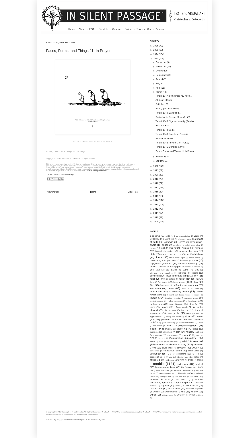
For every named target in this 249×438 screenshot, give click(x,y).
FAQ (163, 279)
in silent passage (174, 301)
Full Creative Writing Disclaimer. (94, 171)
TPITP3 (167, 379)
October (160, 70)
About (82, 29)
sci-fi (184, 341)
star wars (184, 357)
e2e (163, 270)
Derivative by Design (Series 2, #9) (172, 117)
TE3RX (200, 360)
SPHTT (195, 354)
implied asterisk (156, 301)
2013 (156, 204)
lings (170, 313)
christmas (198, 254)
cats (187, 254)
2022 (156, 166)
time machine (180, 376)
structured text (157, 360)
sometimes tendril (173, 350)
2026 (156, 45)
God (152, 285)
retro (198, 335)
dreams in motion (192, 267)
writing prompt (167, 395)
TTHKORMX (180, 379)
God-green (164, 285)
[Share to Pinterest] (62, 179)
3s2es (196, 236)
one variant (158, 326)
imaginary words (191, 298)
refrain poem (172, 335)
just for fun (192, 304)
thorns (153, 376)
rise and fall (163, 338)
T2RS (182, 360)
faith (196, 276)
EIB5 (197, 270)
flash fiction (184, 279)
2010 (156, 217)
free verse (179, 282)
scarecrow (172, 341)
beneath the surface (164, 251)
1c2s (168, 236)
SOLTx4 (195, 348)
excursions (155, 276)
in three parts (157, 304)
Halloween (155, 288)
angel (165, 245)
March (159, 92)
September (161, 75)
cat (180, 254)
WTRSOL (193, 395)
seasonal (197, 341)
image (153, 297)
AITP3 (182, 242)
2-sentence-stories (182, 236)
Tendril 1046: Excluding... (167, 113)
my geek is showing (167, 323)
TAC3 (190, 360)
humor (185, 291)
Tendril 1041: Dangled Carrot (169, 147)
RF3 (152, 338)
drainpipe (175, 266)
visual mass (192, 385)
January (160, 161)
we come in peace (194, 389)
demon (168, 263)
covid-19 (154, 260)
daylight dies (155, 263)
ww (201, 395)
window (194, 391)
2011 (156, 213)
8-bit (165, 239)
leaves (165, 307)
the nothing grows (166, 373)
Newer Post (53, 192)
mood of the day (172, 319)
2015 (156, 196)
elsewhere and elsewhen (161, 273)
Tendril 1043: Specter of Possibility (172, 134)
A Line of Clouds (163, 100)
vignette (165, 385)
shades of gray (177, 344)
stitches (195, 357)
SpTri (162, 357)
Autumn (186, 248)
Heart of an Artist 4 (164, 138)
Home (71, 29)
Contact (116, 29)
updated (166, 382)
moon (189, 319)
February (160, 156)
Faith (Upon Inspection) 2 (167, 108)
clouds (158, 257)
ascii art (173, 248)
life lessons (170, 310)
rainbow (190, 332)
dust (152, 269)
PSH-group (193, 329)
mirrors (188, 316)
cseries (185, 261)
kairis (152, 307)
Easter (174, 270)
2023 (156, 58)
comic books (194, 258)
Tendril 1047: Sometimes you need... (173, 96)
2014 (156, 200)
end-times (182, 273)
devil (152, 266)
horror (175, 292)
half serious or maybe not (185, 285)
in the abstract (192, 301)
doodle (163, 267)
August (159, 79)
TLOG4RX (195, 376)
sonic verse (193, 351)
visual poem (156, 388)
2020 (156, 175)
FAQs (92, 29)
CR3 (164, 260)
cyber (195, 260)
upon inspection (184, 382)
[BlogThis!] (52, 179)
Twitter (129, 29)
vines (177, 385)
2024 (156, 54)
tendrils (158, 364)
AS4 (163, 248)
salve (152, 341)
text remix (182, 364)
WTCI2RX (181, 395)
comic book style (177, 257)
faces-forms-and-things (64, 174)
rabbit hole (167, 332)
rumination (177, 338)
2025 (156, 50)
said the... (193, 338)
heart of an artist (190, 288)
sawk (161, 341)
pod (196, 325)
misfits (200, 316)
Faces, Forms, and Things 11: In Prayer (174, 151)
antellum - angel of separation (186, 245)
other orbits (171, 325)
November (161, 66)
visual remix (174, 388)
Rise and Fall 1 (162, 125)
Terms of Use (144, 29)
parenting (186, 325)
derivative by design (188, 263)
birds (152, 254)
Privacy (159, 29)
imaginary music (172, 298)
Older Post (133, 192)
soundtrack (155, 354)
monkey (156, 319)
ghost (195, 282)
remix (185, 335)
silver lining (167, 348)
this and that (183, 373)
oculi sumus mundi (186, 323)
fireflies (172, 279)
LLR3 (188, 313)
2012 (156, 209)
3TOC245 (154, 239)
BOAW (163, 254)
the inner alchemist (182, 370)
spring (152, 357)
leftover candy (181, 307)
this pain (196, 373)
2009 (156, 221)
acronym (168, 242)
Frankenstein (164, 282)
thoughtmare (165, 376)
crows (173, 260)
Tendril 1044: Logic (164, 130)
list (178, 313)
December (161, 62)
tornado (154, 379)
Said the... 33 (161, 104)
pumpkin (153, 332)
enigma (195, 273)
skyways (181, 347)
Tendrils (103, 29)
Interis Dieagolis (176, 304)
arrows (153, 248)
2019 (156, 179)
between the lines (188, 251)
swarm (173, 360)
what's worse (171, 392)
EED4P (186, 270)
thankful (199, 364)
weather (156, 392)
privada (168, 329)
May (158, 83)
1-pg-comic (155, 236)
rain (178, 332)
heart (171, 288)
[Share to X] (55, 179)
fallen (152, 279)
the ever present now (165, 367)
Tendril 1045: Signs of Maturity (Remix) (174, 121)
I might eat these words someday (183, 295)
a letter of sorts (184, 239)
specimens (181, 354)
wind (183, 391)
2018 (156, 183)
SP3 (169, 354)
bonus (172, 254)
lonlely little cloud (173, 317)
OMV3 (200, 323)
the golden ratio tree (159, 370)
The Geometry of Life (190, 367)
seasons (159, 344)
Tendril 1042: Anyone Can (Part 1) (172, 142)
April (158, 88)
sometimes (154, 351)
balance (199, 248)
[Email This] (48, 179)
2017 (156, 187)
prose (180, 329)
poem (153, 328)
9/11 (172, 239)
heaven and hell (158, 291)
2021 (156, 170)
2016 (156, 191)
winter (153, 395)
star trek (172, 357)
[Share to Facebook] (59, 179)
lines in (184, 310)
